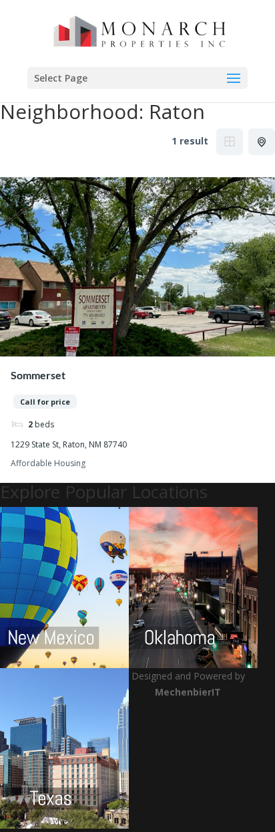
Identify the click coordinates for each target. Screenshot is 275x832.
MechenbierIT (188, 692)
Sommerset (38, 375)
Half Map (261, 141)
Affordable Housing (48, 464)
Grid (229, 141)
